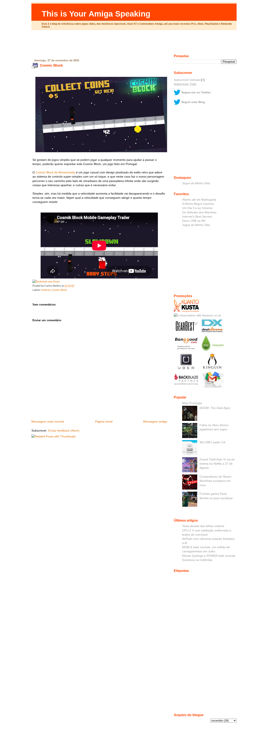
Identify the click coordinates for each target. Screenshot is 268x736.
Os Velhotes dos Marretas (199, 212)
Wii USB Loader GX (212, 442)
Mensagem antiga (155, 421)
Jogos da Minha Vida (196, 183)
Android (45, 290)
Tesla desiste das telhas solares (203, 526)
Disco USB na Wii (193, 220)
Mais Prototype (192, 403)
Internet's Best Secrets (197, 216)
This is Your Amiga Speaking (96, 13)
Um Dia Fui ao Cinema (197, 208)
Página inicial (103, 421)
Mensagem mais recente (47, 421)
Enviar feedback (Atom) (63, 430)
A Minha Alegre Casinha (198, 203)
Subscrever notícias (187, 79)
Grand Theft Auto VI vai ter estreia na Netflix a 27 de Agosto (217, 463)
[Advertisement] (134, 43)
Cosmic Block (51, 65)
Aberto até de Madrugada (199, 199)
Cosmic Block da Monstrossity (55, 172)
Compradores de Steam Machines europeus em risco (215, 481)
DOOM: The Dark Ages (215, 408)
